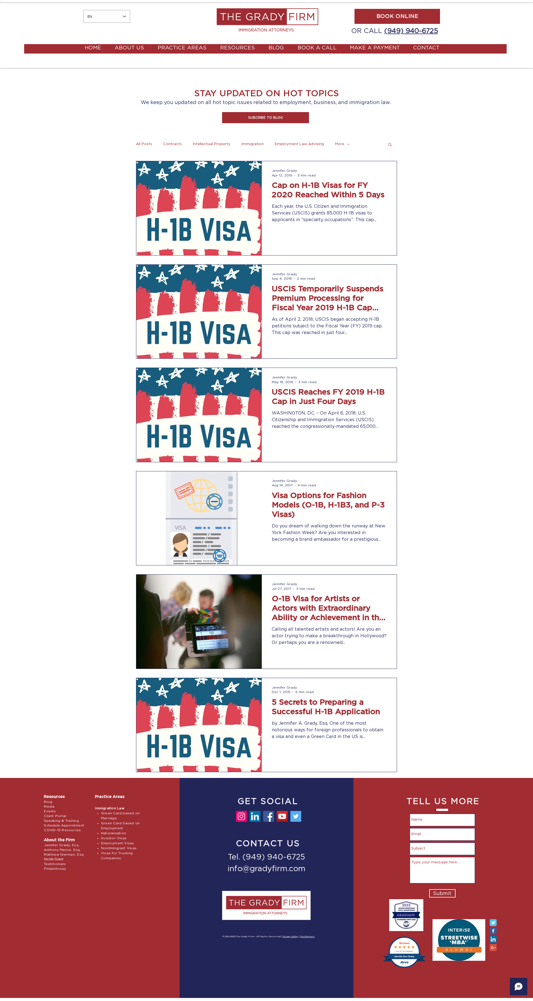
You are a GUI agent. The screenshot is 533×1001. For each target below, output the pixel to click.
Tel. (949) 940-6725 (266, 857)
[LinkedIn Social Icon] (493, 939)
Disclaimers (307, 937)
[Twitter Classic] (493, 922)
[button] (265, 117)
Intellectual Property (211, 144)
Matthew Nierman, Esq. (64, 854)
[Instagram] (241, 816)
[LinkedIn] (255, 816)
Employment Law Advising (299, 144)
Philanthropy (55, 868)
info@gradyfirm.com (266, 869)
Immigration (253, 144)
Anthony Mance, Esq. (62, 849)
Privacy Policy (290, 937)
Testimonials (55, 864)
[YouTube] (282, 816)
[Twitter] (295, 816)
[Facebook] (268, 816)
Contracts (172, 144)
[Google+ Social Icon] (493, 947)
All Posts (144, 144)
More (339, 144)
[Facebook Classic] (493, 930)
